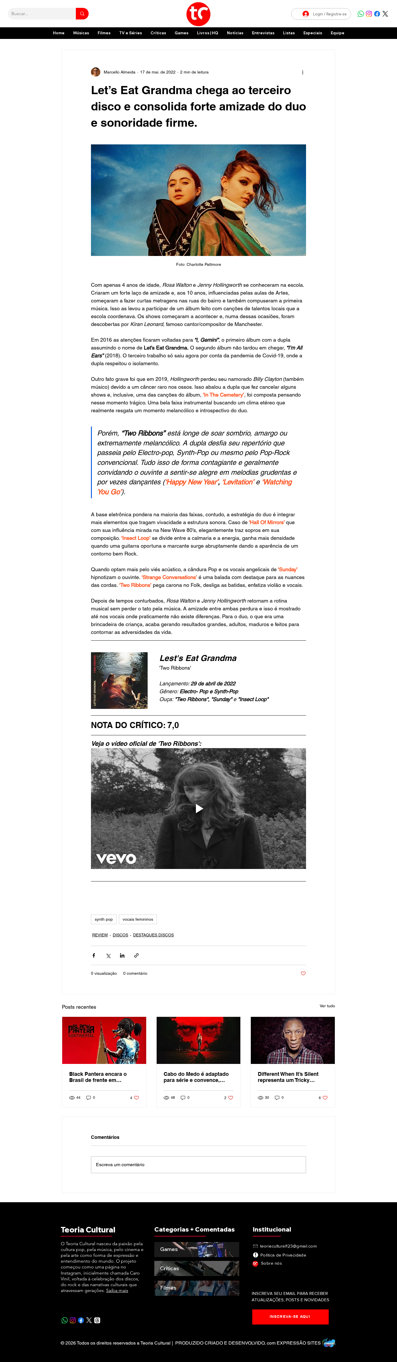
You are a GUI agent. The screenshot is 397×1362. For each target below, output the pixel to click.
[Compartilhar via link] (136, 955)
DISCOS (120, 935)
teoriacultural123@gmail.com (288, 1245)
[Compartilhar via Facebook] (93, 955)
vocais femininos (138, 919)
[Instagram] (369, 14)
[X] (385, 14)
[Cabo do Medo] (199, 1040)
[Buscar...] (82, 13)
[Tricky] (293, 1040)
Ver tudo (327, 1005)
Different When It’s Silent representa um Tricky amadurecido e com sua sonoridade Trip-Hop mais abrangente (289, 1077)
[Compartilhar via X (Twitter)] (108, 955)
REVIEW (100, 935)
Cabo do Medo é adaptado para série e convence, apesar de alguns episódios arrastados (198, 1077)
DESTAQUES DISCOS (153, 935)
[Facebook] (377, 14)
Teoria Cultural (88, 1229)
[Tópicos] (97, 1320)
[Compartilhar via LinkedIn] (122, 955)
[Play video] (198, 808)
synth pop (104, 919)
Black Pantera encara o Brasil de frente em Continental (98, 1077)
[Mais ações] (302, 72)
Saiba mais (117, 1290)
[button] (312, 33)
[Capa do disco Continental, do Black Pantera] (104, 1040)
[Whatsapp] (361, 14)
